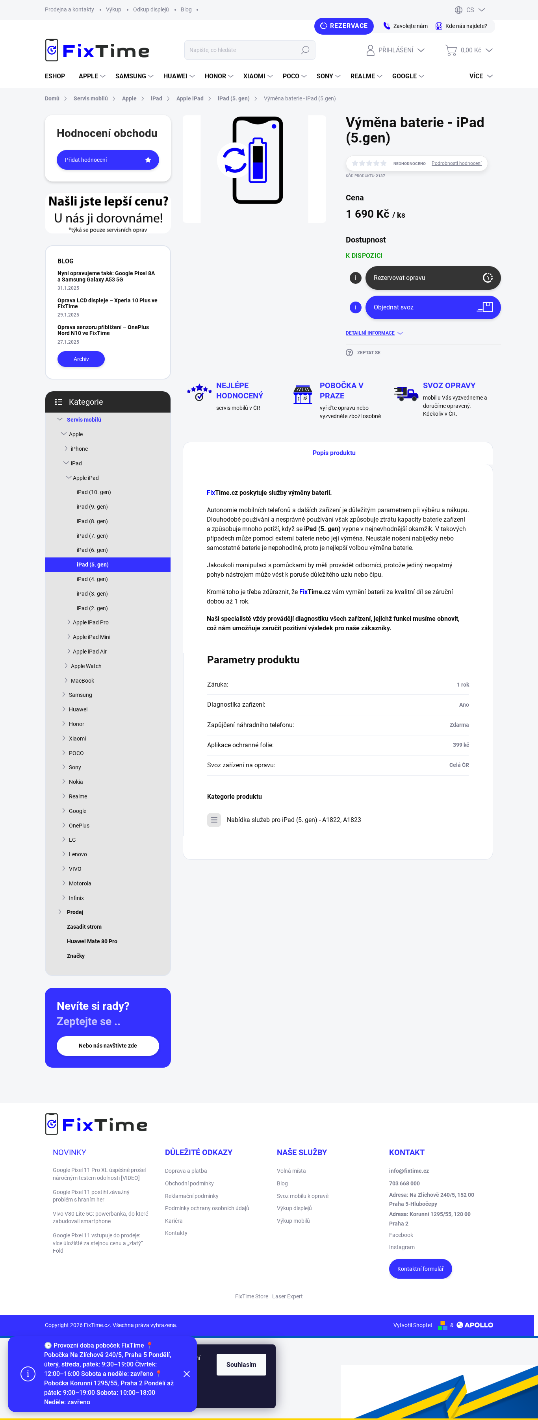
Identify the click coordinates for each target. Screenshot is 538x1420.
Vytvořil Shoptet (412, 1325)
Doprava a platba (186, 1171)
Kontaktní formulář (420, 1269)
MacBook (82, 681)
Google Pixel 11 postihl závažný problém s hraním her (91, 1196)
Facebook (401, 1235)
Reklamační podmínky (192, 1196)
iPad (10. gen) (94, 492)
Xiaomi (77, 738)
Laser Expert (287, 1296)
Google (77, 811)
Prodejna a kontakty (69, 9)
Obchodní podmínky (189, 1183)
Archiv (81, 359)
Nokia (76, 782)
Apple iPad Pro (91, 622)
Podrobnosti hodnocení (457, 163)
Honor (76, 724)
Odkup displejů (151, 9)
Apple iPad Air (90, 651)
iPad (76, 463)
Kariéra (174, 1221)
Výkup (113, 9)
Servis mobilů (84, 420)
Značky (76, 956)
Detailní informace (370, 333)
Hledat (305, 50)
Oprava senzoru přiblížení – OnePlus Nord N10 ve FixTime (103, 330)
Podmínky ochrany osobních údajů (207, 1208)
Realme (78, 796)
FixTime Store (251, 1296)
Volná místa (291, 1171)
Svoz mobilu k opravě (302, 1196)
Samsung (80, 695)
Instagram (402, 1247)
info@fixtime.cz (409, 1171)
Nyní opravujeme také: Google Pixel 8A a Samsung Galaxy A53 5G (106, 276)
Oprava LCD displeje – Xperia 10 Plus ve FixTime (108, 303)
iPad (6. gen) (92, 550)
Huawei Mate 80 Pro (92, 941)
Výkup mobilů (293, 1221)
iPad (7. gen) (92, 536)
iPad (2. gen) (92, 608)
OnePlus (79, 825)
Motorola (80, 883)
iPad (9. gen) (92, 507)
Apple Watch (86, 666)
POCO (76, 753)
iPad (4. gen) (92, 579)
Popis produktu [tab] (334, 453)
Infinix (76, 898)
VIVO (75, 869)
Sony (75, 767)
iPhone (79, 449)
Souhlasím (241, 1364)
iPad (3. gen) (92, 594)
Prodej (75, 912)
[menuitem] (58, 76)
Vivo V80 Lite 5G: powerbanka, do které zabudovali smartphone (100, 1218)
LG (72, 840)
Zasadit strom (84, 927)
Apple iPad (86, 478)
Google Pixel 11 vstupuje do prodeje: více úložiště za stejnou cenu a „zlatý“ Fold (98, 1243)
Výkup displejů (294, 1208)
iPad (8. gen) (92, 521)
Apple (76, 434)
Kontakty (176, 1233)
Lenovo (78, 854)
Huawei (78, 709)
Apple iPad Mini (91, 637)
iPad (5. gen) (93, 564)
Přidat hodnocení (86, 160)
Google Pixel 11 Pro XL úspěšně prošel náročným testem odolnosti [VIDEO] (99, 1174)
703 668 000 (404, 1183)
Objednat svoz (394, 307)
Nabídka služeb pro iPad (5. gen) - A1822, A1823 (294, 820)
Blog (186, 9)
